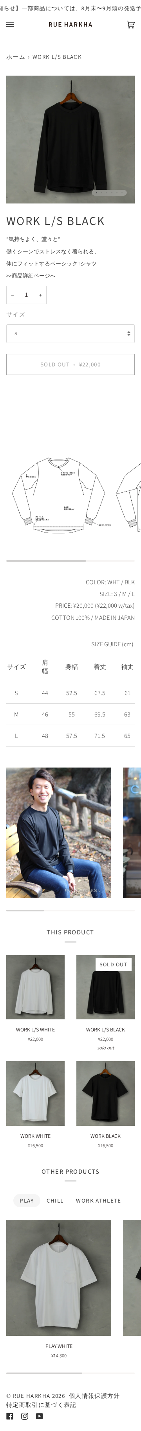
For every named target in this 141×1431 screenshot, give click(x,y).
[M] (58, 1278)
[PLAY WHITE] (58, 1278)
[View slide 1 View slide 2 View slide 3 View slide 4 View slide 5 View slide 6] (70, 139)
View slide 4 (111, 192)
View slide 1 (96, 192)
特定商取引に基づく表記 (41, 1404)
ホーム (15, 56)
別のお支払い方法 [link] (28, 411)
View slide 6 (122, 192)
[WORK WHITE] (35, 1093)
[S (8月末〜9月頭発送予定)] (35, 1093)
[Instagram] (24, 1416)
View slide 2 (101, 192)
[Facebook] (9, 1416)
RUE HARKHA (32, 1395)
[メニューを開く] (18, 24)
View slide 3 (106, 192)
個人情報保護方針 (94, 1395)
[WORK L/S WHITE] (35, 987)
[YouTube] (39, 1416)
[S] (35, 987)
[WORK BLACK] (105, 1093)
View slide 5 (117, 192)
